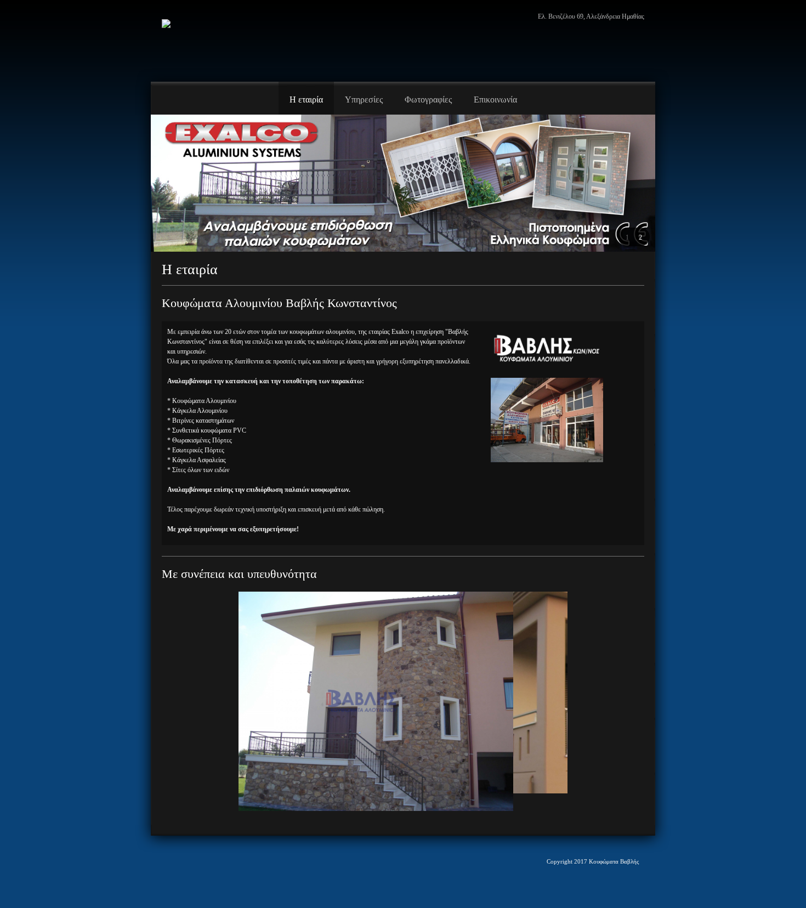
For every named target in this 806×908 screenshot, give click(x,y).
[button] (627, 236)
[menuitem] (306, 98)
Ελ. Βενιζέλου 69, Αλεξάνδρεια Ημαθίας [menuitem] (591, 16)
